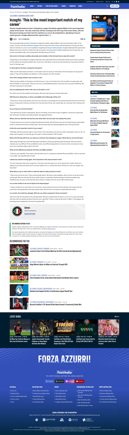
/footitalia (50, 381)
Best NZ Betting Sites (84, 400)
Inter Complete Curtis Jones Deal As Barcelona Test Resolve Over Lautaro (54, 278)
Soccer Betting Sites (61, 390)
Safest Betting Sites (39, 399)
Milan (11, 336)
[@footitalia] (114, 2)
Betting (39, 6)
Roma (33, 336)
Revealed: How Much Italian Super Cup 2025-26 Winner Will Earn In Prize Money (102, 68)
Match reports (41, 302)
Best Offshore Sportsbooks (41, 390)
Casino (64, 6)
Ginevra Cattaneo (53, 248)
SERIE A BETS (114, 6)
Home (12, 12)
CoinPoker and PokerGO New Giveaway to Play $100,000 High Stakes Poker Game (63, 341)
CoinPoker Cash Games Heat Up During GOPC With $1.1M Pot (85, 340)
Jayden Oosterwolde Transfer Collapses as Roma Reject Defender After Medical (41, 341)
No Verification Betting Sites (108, 402)
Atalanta (39, 288)
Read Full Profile (29, 214)
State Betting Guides (52, 6)
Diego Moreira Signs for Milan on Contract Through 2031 (48, 264)
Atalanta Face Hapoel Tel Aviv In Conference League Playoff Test (51, 291)
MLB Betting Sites (61, 399)
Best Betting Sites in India (85, 405)
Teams (80, 6)
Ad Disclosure (90, 1)
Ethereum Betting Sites (106, 393)
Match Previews (48, 288)
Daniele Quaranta (47, 262)
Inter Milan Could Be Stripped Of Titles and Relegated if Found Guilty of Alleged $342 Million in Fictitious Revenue (101, 83)
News (32, 6)
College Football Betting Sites (64, 402)
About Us (108, 1)
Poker (56, 336)
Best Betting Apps (38, 396)
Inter (31, 15)
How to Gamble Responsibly (19, 396)
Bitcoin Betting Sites (106, 390)
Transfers (72, 6)
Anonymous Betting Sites (107, 396)
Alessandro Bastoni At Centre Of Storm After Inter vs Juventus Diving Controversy (102, 51)
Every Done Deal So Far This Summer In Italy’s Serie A (100, 133)
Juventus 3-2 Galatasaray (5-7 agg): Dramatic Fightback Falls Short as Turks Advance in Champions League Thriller (100, 101)
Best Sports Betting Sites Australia (85, 391)
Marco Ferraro (56, 288)
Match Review (49, 302)
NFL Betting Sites (61, 393)
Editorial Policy (99, 1)
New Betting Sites (38, 402)
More (116, 316)
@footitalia (60, 381)
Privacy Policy (15, 399)
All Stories (18, 12)
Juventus (39, 248)
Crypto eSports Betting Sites (108, 399)
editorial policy (51, 228)
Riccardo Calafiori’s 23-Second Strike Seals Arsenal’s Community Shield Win (56, 304)
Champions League (23, 15)
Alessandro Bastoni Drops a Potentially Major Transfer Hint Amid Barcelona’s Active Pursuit (102, 75)
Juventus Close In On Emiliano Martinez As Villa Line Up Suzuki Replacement (55, 251)
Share (81, 39)
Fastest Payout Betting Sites (41, 393)
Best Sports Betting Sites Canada (85, 396)
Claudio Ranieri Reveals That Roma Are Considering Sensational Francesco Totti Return (101, 59)
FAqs (12, 402)
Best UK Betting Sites (84, 402)
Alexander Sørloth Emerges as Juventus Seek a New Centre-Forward (107, 341)
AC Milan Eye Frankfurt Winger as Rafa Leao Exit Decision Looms (20, 340)
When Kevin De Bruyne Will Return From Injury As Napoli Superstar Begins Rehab (99, 123)
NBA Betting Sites (61, 396)
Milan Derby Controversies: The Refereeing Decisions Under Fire (99, 144)
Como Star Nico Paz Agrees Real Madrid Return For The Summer (98, 111)
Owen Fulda (61, 336)
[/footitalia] (112, 2)
